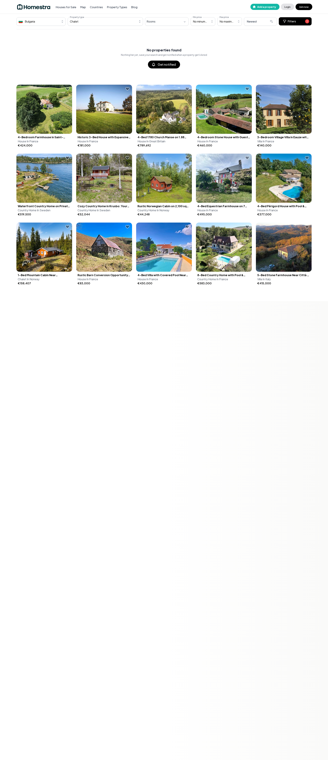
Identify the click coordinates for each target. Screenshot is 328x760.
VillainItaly (264, 279)
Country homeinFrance (212, 279)
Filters (298, 21)
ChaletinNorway (28, 279)
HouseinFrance (28, 141)
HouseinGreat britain (151, 141)
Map (83, 7)
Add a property (266, 6)
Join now (304, 6)
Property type (77, 17)
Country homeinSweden (34, 210)
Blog (134, 7)
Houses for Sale (66, 7)
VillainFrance (265, 141)
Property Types (117, 7)
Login (287, 6)
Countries (96, 7)
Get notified (167, 64)
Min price (197, 17)
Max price (224, 17)
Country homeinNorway (153, 210)
